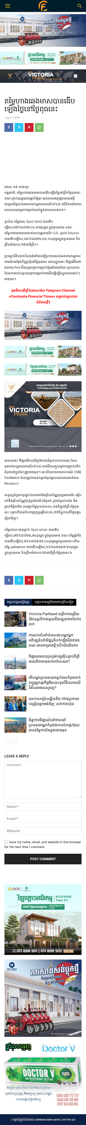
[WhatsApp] (39, 127)
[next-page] (14, 741)
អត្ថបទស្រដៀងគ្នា (18, 602)
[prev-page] (7, 741)
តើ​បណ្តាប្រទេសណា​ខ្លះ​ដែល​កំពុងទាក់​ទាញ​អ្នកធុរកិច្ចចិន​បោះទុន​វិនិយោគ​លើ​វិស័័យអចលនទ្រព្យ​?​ (55, 682)
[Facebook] (8, 127)
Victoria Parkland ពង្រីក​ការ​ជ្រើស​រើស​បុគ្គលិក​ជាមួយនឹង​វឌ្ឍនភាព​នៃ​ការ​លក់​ (55, 619)
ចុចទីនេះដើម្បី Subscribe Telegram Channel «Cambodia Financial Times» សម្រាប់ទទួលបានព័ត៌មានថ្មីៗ (43, 296)
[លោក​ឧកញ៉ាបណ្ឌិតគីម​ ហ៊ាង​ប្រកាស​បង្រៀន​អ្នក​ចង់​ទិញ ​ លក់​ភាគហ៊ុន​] (15, 703)
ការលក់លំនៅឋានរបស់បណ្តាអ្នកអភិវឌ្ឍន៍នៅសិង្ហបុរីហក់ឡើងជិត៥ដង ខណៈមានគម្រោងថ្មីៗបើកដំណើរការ (54, 640)
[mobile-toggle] (7, 6)
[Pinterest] (29, 127)
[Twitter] (19, 127)
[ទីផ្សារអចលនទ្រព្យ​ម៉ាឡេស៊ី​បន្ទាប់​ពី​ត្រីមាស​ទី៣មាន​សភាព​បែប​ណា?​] (15, 661)
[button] (80, 6)
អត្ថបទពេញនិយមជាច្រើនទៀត (54, 602)
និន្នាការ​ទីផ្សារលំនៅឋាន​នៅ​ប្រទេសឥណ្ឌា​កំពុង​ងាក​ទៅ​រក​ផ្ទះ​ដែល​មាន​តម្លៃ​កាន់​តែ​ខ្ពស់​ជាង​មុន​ (54, 725)
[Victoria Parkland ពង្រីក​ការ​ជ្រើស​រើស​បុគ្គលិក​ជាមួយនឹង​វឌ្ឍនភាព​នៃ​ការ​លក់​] (15, 619)
